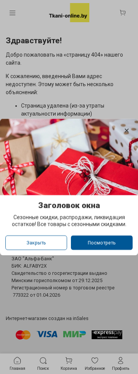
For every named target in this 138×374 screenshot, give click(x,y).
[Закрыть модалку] (127, 131)
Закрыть (36, 242)
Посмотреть (102, 242)
